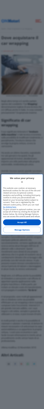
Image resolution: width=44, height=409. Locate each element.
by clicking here (9, 207)
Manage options (22, 230)
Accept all (22, 222)
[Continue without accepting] (22, 182)
